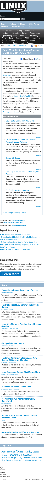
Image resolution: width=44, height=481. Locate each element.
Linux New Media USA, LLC (36, 480)
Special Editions (18, 26)
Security (14, 362)
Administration (4, 328)
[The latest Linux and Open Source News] (36, 45)
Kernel (10, 328)
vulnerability (16, 389)
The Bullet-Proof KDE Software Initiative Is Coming (20, 305)
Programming (8, 457)
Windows (30, 43)
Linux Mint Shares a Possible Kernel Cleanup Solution (21, 325)
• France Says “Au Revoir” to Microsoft (15, 249)
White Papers (34, 24)
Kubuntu (6, 309)
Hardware (13, 454)
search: (2, 16)
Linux (7, 374)
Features (13, 24)
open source (36, 460)
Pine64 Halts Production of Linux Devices (19, 290)
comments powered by (14, 212)
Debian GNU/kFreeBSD (22, 96)
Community (24, 451)
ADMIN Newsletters (19, 225)
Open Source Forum (11, 112)
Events (4, 454)
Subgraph (6, 43)
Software (23, 35)
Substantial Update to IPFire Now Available (20, 432)
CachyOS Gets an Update (12, 343)
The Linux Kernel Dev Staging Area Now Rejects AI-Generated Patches (19, 359)
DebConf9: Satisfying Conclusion (18, 190)
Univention (7, 75)
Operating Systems (9, 35)
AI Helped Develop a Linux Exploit (16, 386)
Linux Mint (15, 328)
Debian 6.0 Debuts (13, 158)
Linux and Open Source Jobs (13, 223)
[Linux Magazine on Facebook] (32, 45)
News (3, 24)
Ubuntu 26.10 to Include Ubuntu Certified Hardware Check (19, 416)
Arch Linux (3, 345)
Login (41, 45)
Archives (4, 26)
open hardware (5, 292)
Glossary (4, 479)
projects (11, 309)
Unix (22, 43)
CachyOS (9, 345)
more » (38, 137)
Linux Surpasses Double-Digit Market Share (20, 372)
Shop (31, 26)
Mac (40, 38)
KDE (2, 309)
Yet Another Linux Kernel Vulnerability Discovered (18, 399)
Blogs (22, 24)
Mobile (30, 455)
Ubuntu (15, 43)
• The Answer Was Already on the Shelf (15, 234)
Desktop (3, 374)
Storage (11, 292)
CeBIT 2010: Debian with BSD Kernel (20, 121)
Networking (33, 35)
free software (26, 460)
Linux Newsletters (18, 220)
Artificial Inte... (4, 362)
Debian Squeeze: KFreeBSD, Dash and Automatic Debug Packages (21, 140)
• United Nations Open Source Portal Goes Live (18, 242)
